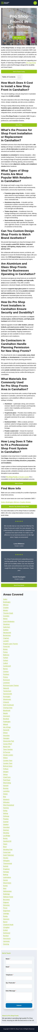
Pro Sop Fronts (31, 62)
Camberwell (7, 666)
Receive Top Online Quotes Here (19, 506)
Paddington (6, 721)
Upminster (6, 941)
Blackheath (6, 710)
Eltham (5, 732)
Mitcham (16, 502)
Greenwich (6, 716)
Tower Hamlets (8, 749)
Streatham (6, 624)
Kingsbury (6, 869)
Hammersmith (7, 694)
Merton (5, 618)
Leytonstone (7, 877)
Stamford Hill (7, 841)
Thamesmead (7, 863)
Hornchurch (7, 938)
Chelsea (5, 671)
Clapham (6, 638)
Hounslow (6, 735)
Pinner (5, 908)
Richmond (6, 680)
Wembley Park (7, 849)
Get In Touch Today (19, 71)
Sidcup (5, 774)
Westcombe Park (8, 741)
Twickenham (7, 691)
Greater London (8, 755)
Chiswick (6, 702)
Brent (5, 847)
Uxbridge (6, 913)
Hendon (5, 858)
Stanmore (6, 919)
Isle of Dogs (7, 727)
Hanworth (6, 730)
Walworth (6, 688)
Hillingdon (6, 860)
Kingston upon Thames (10, 643)
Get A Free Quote (19, 585)
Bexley (5, 838)
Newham (6, 830)
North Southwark (8, 705)
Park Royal (6, 780)
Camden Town (7, 760)
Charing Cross (7, 707)
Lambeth (6, 641)
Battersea (6, 655)
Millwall (5, 724)
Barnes (5, 669)
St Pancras (6, 752)
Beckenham (7, 635)
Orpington (6, 738)
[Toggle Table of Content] (18, 77)
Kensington (6, 696)
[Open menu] (35, 3)
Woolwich (6, 799)
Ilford (4, 888)
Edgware (6, 902)
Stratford (5, 824)
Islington (5, 771)
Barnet (5, 922)
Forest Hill (6, 646)
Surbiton (5, 630)
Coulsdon (6, 616)
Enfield (5, 930)
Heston (5, 794)
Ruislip (5, 916)
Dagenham (6, 910)
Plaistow (6, 819)
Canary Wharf (7, 744)
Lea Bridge (6, 835)
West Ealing (7, 783)
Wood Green (7, 883)
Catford (5, 663)
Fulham (5, 657)
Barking (5, 874)
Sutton (3, 502)
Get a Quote (17, 37)
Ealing (5, 810)
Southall (5, 821)
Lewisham (6, 682)
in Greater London (17, 477)
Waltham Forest (8, 897)
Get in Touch (19, 483)
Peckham (6, 674)
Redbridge (6, 894)
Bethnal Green (7, 766)
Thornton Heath (8, 613)
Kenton (5, 885)
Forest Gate (7, 852)
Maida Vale (6, 746)
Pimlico (5, 677)
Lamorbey (6, 791)
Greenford (6, 827)
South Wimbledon (8, 621)
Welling (5, 813)
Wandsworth (7, 632)
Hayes (5, 844)
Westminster (7, 699)
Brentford (6, 719)
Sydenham (6, 627)
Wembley (6, 833)
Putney (5, 652)
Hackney (6, 808)
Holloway (6, 816)
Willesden (6, 802)
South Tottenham (8, 855)
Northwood (6, 933)
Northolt (5, 866)
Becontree (6, 899)
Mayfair (5, 713)
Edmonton (6, 905)
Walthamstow (7, 891)
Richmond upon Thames (11, 685)
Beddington (9, 502)
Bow (4, 796)
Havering (6, 944)
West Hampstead (8, 805)
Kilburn (5, 758)
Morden (28, 502)
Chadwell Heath (8, 924)
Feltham (5, 769)
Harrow (5, 880)
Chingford (6, 927)
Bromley (5, 788)
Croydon (22, 502)
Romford (6, 935)
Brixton (5, 649)
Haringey (6, 872)
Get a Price (19, 125)
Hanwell (5, 785)
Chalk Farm (7, 777)
